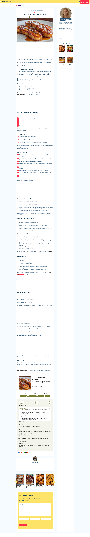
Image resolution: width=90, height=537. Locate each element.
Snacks (35, 12)
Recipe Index (57, 4)
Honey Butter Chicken (21, 468)
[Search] (71, 39)
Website (43, 519)
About (52, 4)
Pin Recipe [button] (40, 386)
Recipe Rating (22, 500)
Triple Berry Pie (50, 468)
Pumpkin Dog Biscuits (50, 485)
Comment (21, 504)
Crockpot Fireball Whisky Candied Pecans (29, 486)
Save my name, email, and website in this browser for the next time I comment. (33, 522)
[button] (49, 408)
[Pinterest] (79, 1)
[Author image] (30, 17)
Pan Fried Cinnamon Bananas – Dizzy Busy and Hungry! (32, 371)
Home (39, 4)
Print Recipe (34, 386)
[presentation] (20, 479)
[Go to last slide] (16, 482)
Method (36, 403)
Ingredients (21, 403)
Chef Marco (33, 16)
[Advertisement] (35, 50)
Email (32, 519)
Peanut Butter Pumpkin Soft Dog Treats (19, 486)
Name (20, 519)
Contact (48, 4)
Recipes (43, 4)
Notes (49, 403)
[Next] (54, 482)
